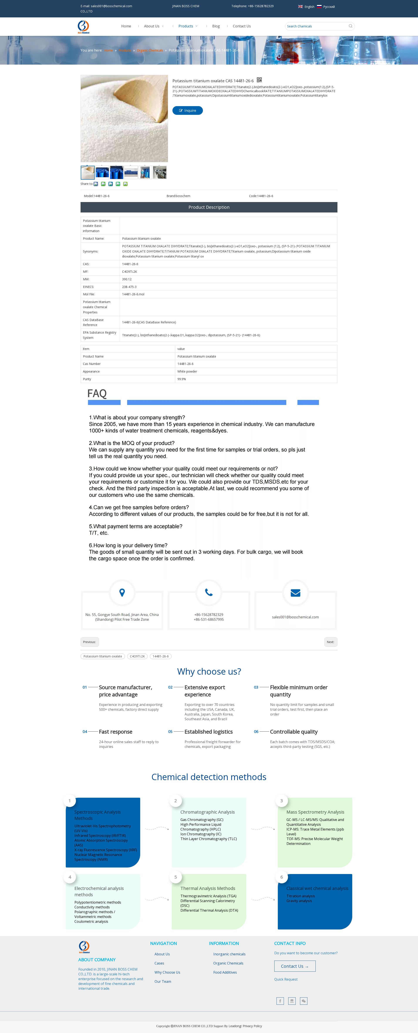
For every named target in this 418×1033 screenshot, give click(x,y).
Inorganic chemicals (229, 954)
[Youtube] (292, 1001)
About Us (162, 954)
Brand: (171, 196)
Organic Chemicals (228, 963)
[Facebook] (280, 1001)
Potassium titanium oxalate (102, 656)
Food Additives (225, 972)
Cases (159, 963)
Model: (88, 196)
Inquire (190, 110)
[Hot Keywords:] (351, 26)
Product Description (209, 207)
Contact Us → (295, 966)
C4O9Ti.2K (137, 656)
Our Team (163, 981)
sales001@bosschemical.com (111, 6)
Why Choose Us (167, 972)
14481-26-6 (161, 656)
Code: (253, 196)
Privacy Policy (252, 1026)
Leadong (235, 1026)
